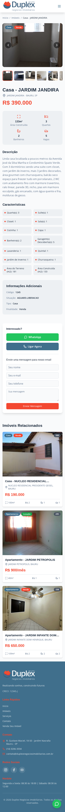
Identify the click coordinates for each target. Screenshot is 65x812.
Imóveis (16, 17)
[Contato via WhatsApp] (56, 803)
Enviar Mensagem (32, 406)
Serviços (7, 716)
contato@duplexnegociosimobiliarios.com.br (29, 753)
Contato (7, 721)
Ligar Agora (35, 346)
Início (5, 17)
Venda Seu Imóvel (12, 726)
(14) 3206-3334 (14, 748)
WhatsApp (35, 337)
